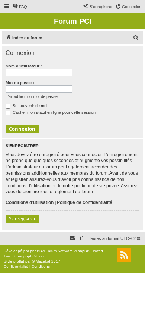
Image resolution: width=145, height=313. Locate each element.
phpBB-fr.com (34, 256)
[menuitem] (19, 6)
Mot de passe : (20, 82)
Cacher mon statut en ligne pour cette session (54, 112)
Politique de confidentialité (84, 202)
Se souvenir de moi (29, 105)
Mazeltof (43, 261)
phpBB (36, 251)
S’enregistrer (22, 218)
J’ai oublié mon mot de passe (32, 96)
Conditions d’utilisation (30, 202)
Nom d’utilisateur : (24, 66)
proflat (18, 261)
